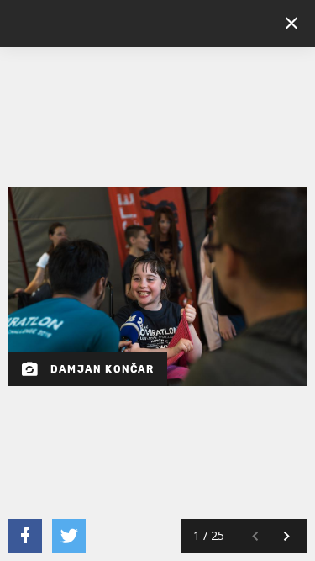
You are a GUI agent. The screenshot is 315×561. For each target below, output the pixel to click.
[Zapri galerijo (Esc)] (291, 23)
